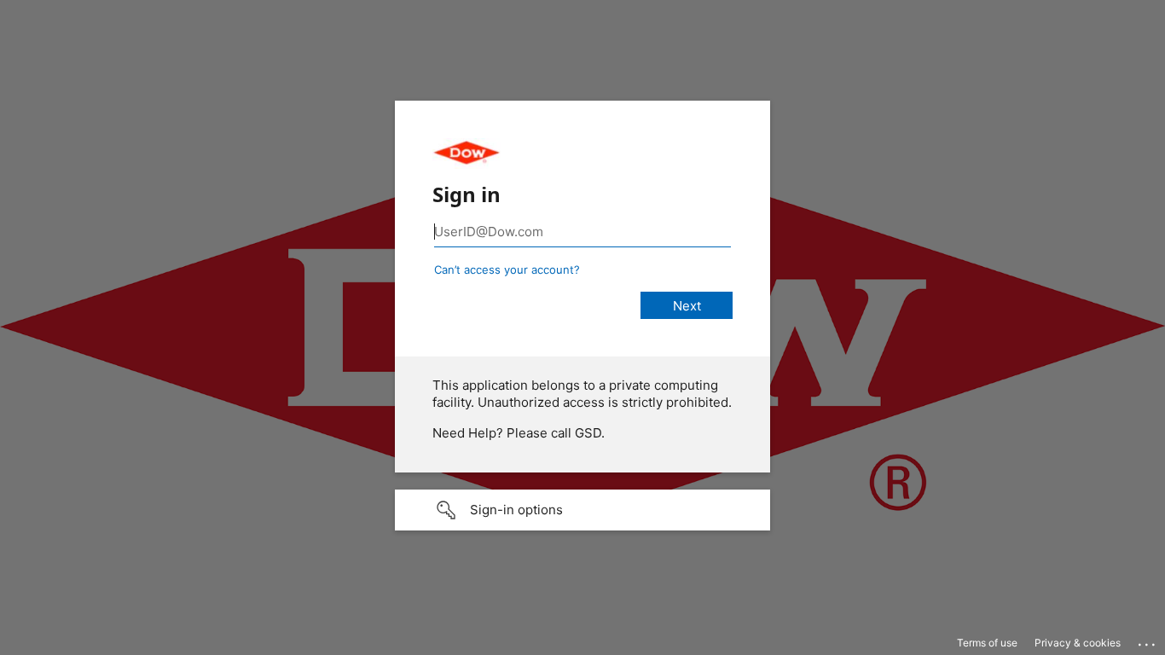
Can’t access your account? (507, 269)
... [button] (1148, 640)
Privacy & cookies (1078, 642)
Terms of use (987, 642)
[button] (582, 510)
